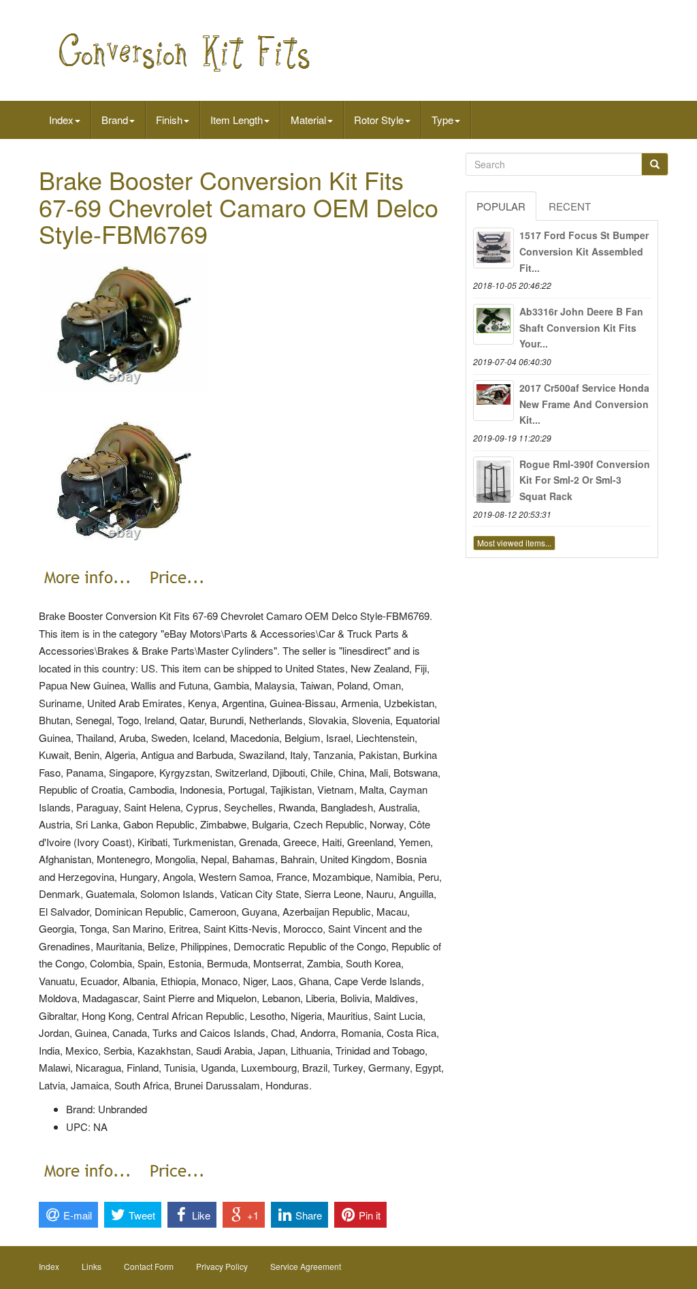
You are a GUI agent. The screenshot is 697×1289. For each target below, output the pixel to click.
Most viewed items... (514, 542)
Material (308, 119)
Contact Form (149, 1266)
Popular (500, 206)
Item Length (236, 119)
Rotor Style (379, 119)
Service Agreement (305, 1266)
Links (91, 1266)
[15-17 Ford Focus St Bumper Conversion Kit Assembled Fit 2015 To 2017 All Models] (493, 248)
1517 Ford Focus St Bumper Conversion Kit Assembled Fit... (584, 251)
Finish (169, 119)
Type (442, 119)
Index (61, 119)
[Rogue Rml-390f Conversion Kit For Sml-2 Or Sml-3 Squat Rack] (493, 476)
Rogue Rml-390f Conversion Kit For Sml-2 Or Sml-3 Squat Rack (584, 480)
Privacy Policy (222, 1266)
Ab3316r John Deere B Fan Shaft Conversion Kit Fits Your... (581, 328)
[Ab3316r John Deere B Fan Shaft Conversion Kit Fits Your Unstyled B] (493, 324)
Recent (570, 206)
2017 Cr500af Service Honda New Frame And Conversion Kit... (584, 404)
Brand (114, 119)
